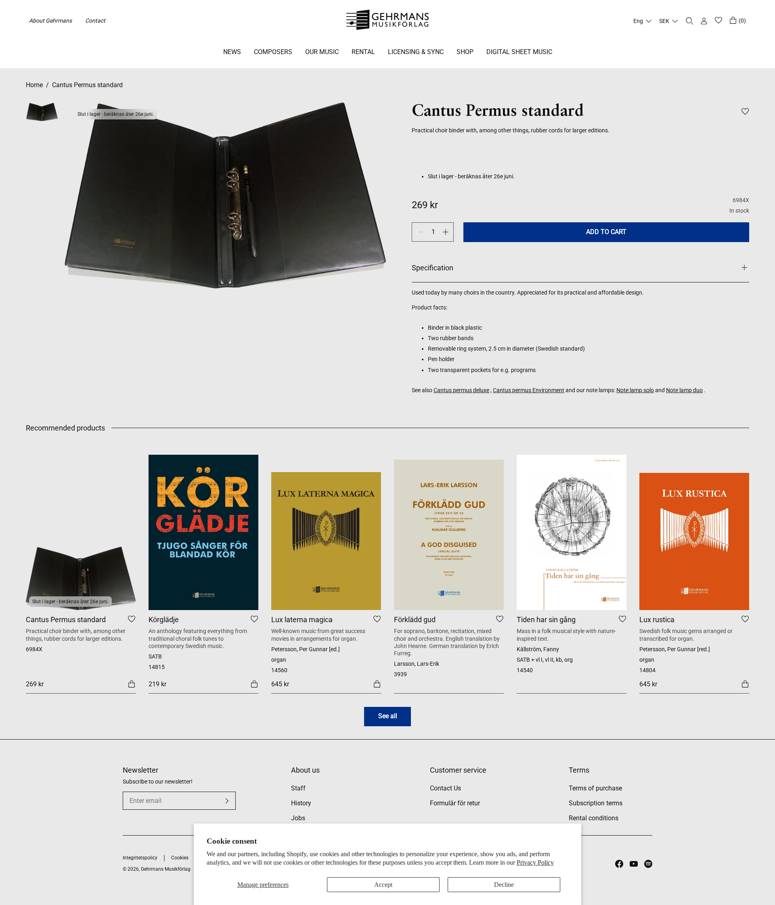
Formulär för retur (455, 803)
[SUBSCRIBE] (227, 801)
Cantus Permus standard (87, 85)
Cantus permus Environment (528, 390)
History (301, 803)
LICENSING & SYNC (416, 52)
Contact (95, 20)
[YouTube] (634, 864)
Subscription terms (595, 803)
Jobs (298, 818)
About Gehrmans (50, 20)
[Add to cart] (132, 684)
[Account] (704, 21)
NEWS (232, 52)
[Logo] (387, 21)
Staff (298, 788)
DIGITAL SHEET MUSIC (519, 52)
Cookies (180, 858)
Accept (383, 884)
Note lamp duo (684, 390)
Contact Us (445, 788)
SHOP (465, 52)
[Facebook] (619, 864)
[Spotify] (648, 864)
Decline (504, 884)
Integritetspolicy (140, 858)
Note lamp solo (635, 390)
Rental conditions (593, 818)
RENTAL (363, 52)
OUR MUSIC (322, 52)
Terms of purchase (595, 788)
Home (34, 85)
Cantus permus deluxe (461, 390)
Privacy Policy (535, 862)
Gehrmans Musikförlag (166, 869)
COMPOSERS (273, 52)
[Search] (689, 21)
